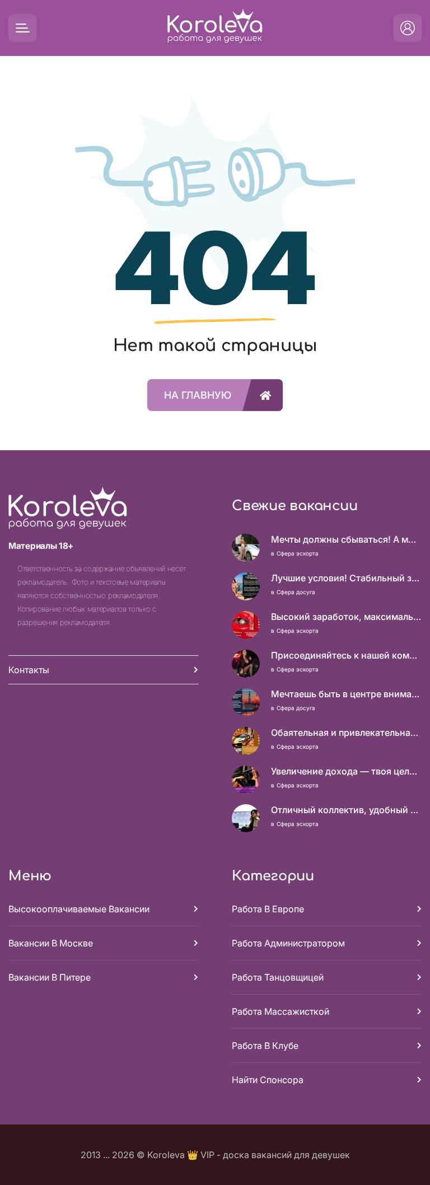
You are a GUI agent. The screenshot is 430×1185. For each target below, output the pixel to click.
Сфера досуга (296, 592)
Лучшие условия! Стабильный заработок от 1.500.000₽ (346, 578)
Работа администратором (288, 943)
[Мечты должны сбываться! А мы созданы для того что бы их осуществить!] (246, 548)
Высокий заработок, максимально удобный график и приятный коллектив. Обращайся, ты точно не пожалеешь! (346, 616)
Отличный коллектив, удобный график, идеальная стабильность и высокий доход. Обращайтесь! (346, 809)
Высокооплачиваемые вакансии (78, 909)
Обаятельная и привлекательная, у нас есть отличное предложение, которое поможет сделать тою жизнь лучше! (346, 732)
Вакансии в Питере (49, 977)
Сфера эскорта (298, 553)
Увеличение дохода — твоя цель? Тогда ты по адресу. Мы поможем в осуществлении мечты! (346, 771)
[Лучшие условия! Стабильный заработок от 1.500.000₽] (246, 586)
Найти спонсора (267, 1079)
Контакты (28, 669)
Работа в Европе (268, 909)
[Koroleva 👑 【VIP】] (215, 28)
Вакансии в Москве (50, 943)
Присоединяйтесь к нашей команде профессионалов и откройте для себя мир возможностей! (346, 655)
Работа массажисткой (280, 1011)
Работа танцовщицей (278, 977)
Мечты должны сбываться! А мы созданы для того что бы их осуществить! (346, 539)
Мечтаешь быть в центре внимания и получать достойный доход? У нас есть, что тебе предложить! (346, 693)
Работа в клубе (265, 1045)
